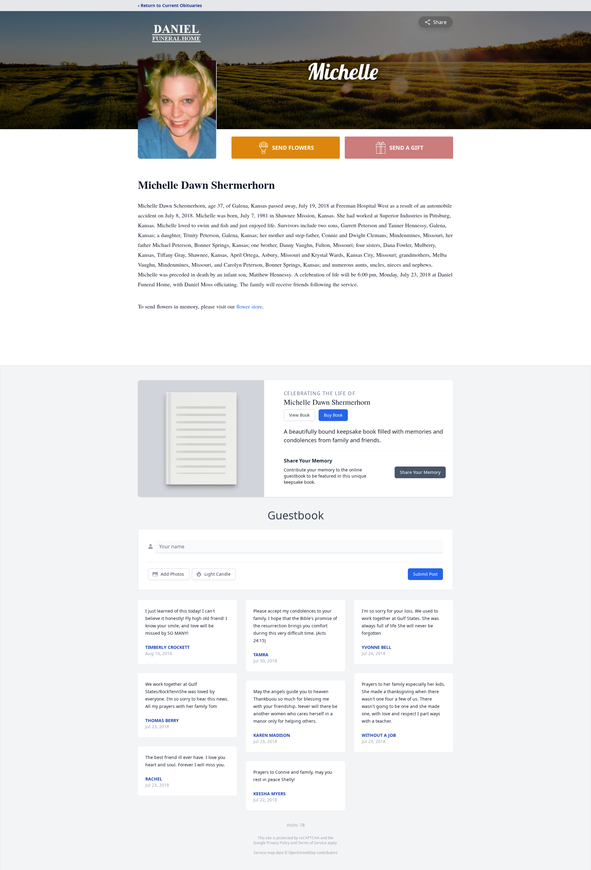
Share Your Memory (420, 472)
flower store (249, 306)
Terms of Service (312, 842)
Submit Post (425, 574)
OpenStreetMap (302, 852)
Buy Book (333, 415)
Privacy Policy (278, 842)
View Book (299, 415)
